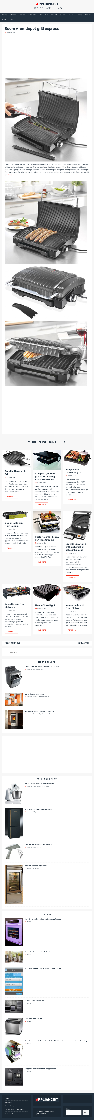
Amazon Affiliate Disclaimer (14, 1109)
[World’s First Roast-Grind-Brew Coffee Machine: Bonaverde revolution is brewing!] (14, 1062)
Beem (9, 175)
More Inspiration (47, 779)
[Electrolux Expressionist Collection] (14, 961)
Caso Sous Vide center (33, 1018)
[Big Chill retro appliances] (14, 704)
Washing (13, 15)
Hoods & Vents (37, 847)
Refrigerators (36, 812)
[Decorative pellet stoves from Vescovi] (14, 727)
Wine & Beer (44, 15)
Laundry (88, 15)
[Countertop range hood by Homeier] (14, 859)
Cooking (4, 15)
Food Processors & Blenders (41, 786)
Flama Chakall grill (45, 605)
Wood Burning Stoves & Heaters (42, 714)
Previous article (12, 643)
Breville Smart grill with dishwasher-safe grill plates (76, 547)
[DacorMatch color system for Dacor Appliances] (14, 945)
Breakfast (22, 15)
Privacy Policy (9, 1106)
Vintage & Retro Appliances (41, 697)
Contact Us (8, 1102)
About (7, 1098)
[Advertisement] (47, 56)
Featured (29, 669)
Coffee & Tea (32, 15)
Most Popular (47, 662)
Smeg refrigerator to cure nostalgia (39, 809)
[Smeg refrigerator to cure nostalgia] (14, 838)
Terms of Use (9, 1113)
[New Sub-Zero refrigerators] (14, 903)
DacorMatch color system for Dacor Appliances (43, 919)
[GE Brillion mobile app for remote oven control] (14, 994)
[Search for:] (47, 652)
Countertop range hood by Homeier (38, 844)
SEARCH (69, 1109)
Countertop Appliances (58, 15)
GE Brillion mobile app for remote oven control (43, 968)
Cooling (71, 15)
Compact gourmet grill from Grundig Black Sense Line (45, 476)
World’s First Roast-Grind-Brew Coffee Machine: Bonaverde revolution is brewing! (56, 1041)
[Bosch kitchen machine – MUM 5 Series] (14, 802)
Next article (83, 643)
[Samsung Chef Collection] (14, 1012)
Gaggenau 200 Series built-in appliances (40, 1069)
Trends (47, 914)
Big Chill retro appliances (34, 694)
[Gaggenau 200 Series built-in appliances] (14, 1084)
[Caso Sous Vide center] (14, 1034)
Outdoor (4, 19)
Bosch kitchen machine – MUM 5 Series (39, 783)
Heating (79, 15)
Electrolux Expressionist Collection (38, 952)
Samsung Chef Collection (34, 1001)
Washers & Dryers (38, 669)
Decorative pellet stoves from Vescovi (39, 711)
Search (86, 1112)
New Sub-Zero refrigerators (36, 866)
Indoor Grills (11, 33)
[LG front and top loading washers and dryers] (14, 687)
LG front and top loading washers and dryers (42, 666)
